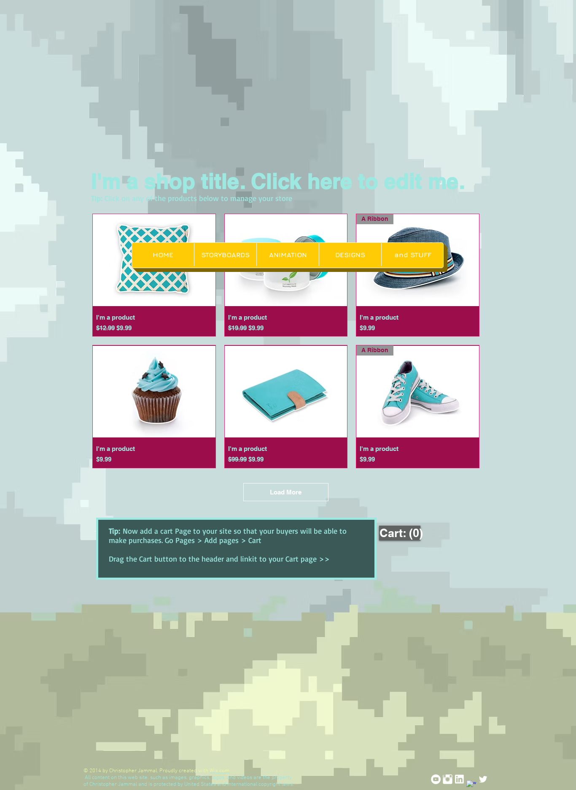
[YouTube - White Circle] (436, 779)
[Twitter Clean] (483, 779)
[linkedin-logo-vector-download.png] (459, 779)
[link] (401, 533)
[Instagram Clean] (447, 779)
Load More (285, 492)
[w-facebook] (471, 785)
